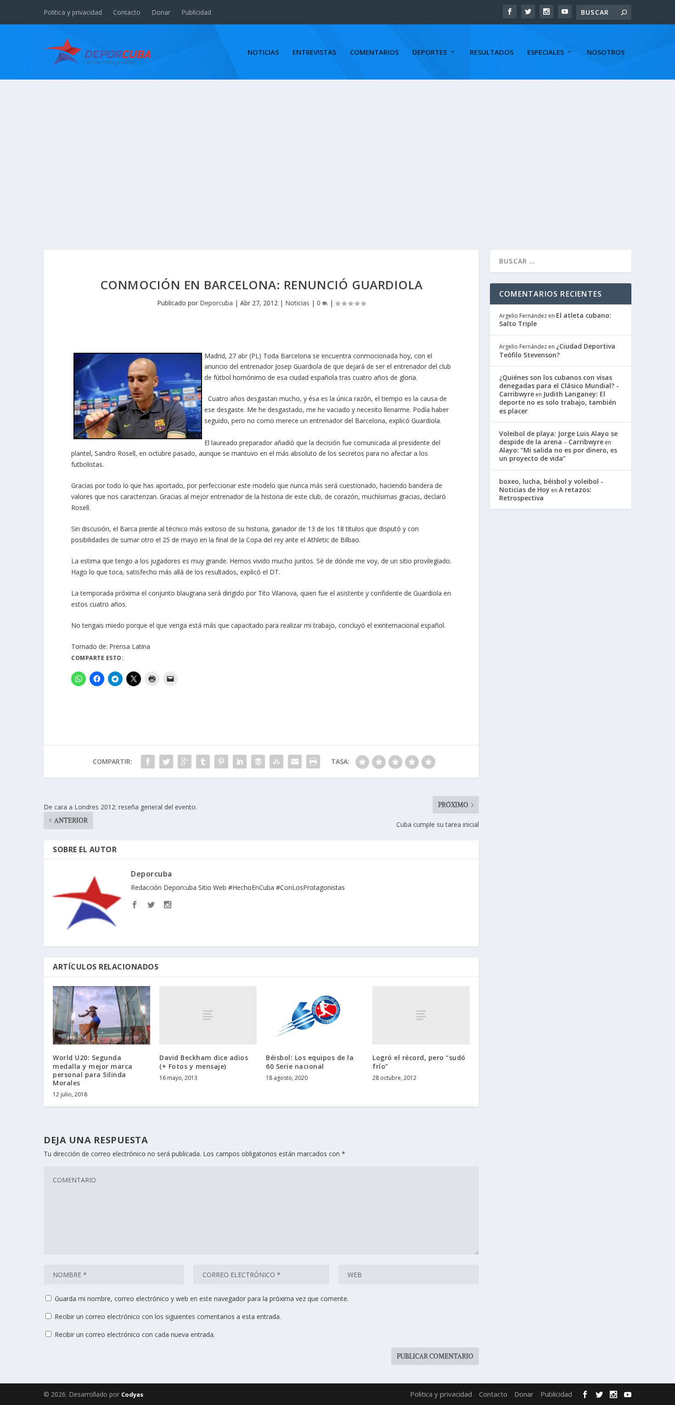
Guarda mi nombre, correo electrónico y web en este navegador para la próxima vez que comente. (202, 1298)
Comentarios (374, 52)
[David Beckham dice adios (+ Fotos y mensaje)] (208, 1015)
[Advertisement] (337, 148)
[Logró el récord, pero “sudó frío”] (421, 1015)
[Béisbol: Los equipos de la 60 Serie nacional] (314, 1015)
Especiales (545, 52)
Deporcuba (216, 302)
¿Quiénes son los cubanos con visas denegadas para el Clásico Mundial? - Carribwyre (559, 385)
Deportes (429, 52)
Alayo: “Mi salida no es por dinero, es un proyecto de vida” (558, 454)
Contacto (127, 12)
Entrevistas (314, 52)
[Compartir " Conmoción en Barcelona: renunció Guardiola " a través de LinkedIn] (240, 761)
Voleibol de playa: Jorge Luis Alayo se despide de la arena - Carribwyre (558, 437)
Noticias (263, 52)
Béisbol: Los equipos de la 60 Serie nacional (310, 1061)
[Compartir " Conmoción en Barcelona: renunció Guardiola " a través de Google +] (184, 761)
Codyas (132, 1394)
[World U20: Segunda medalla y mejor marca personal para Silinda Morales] (101, 1015)
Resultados (491, 52)
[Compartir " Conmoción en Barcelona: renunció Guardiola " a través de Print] (313, 761)
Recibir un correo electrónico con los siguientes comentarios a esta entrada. (168, 1316)
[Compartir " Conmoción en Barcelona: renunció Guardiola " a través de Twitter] (166, 761)
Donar (161, 12)
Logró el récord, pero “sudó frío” (419, 1061)
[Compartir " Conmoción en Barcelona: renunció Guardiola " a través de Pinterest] (221, 761)
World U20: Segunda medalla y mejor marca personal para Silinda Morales (93, 1070)
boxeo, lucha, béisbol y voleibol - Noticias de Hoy (551, 485)
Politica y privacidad (73, 12)
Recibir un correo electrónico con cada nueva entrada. (135, 1334)
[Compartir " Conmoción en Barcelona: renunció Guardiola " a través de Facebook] (148, 761)
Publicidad (196, 12)
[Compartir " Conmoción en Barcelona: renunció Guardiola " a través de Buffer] (258, 761)
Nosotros (605, 52)
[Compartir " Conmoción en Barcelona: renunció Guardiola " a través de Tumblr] (203, 761)
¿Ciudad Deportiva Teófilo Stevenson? (557, 350)
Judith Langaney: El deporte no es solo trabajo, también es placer (557, 402)
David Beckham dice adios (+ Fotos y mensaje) (203, 1061)
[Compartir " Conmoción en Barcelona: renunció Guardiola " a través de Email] (295, 761)
